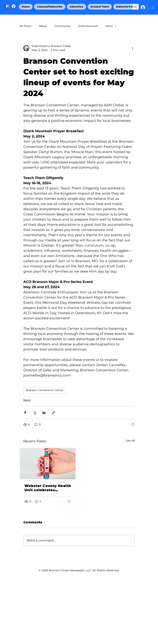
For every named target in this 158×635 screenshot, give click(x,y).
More (109, 26)
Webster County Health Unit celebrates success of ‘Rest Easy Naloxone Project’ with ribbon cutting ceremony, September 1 (47, 488)
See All (130, 440)
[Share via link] (53, 412)
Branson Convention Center (44, 390)
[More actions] (132, 48)
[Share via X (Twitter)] (34, 412)
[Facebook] (13, 6)
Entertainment (88, 26)
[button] (152, 7)
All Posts (25, 26)
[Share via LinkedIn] (44, 412)
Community (62, 26)
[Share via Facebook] (25, 412)
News (42, 26)
